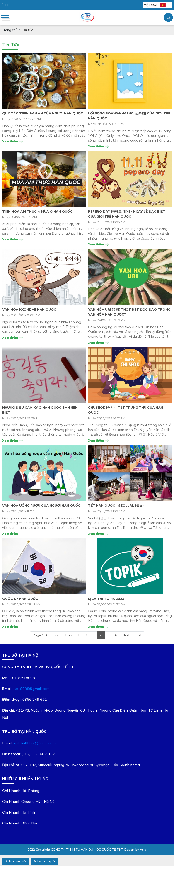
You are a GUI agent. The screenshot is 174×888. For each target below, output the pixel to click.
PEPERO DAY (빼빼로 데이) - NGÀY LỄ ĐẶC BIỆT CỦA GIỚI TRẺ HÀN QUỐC (126, 213)
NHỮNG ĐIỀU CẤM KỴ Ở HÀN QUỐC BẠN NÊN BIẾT (40, 410)
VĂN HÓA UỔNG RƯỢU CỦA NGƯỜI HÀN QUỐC (41, 505)
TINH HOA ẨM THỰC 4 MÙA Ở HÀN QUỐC (37, 211)
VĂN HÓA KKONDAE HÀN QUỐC (29, 309)
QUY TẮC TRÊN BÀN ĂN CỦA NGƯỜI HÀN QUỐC (42, 113)
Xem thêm (10, 141)
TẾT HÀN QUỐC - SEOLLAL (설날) (116, 505)
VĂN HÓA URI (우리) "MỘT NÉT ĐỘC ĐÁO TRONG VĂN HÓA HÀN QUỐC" (129, 311)
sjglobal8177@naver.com (34, 743)
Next (126, 635)
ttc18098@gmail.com (31, 688)
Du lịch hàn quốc (16, 861)
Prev (68, 635)
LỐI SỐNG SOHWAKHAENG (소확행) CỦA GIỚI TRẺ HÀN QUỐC (129, 115)
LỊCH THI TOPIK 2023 (106, 599)
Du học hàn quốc (44, 861)
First (57, 635)
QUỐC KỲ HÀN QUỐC (20, 599)
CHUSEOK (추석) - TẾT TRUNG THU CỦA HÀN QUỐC (125, 410)
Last (138, 635)
